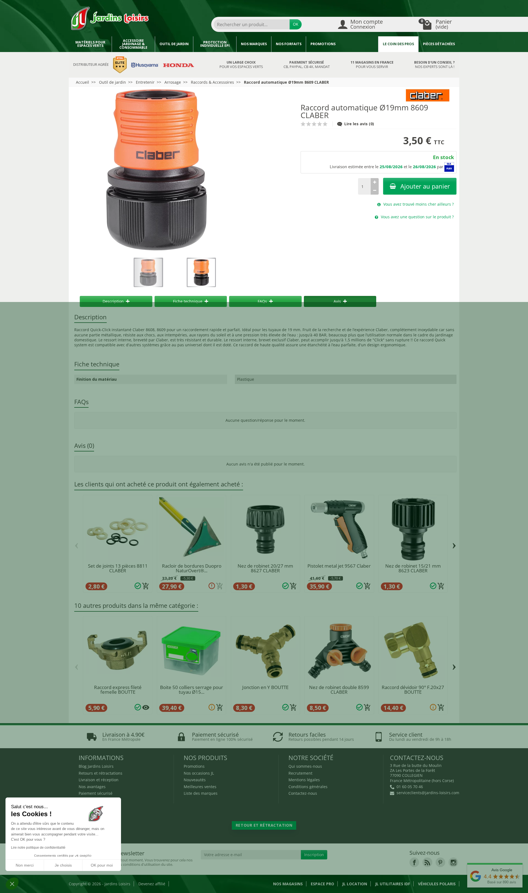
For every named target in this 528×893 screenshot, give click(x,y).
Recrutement (300, 773)
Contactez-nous (302, 793)
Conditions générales (308, 786)
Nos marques (254, 44)
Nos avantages (92, 786)
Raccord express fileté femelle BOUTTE (118, 689)
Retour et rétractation (264, 825)
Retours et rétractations (100, 773)
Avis (337, 301)
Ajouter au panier (425, 186)
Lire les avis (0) (359, 123)
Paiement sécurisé (95, 793)
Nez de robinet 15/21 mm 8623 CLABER (413, 568)
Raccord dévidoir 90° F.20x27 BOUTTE (413, 689)
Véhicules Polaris (437, 883)
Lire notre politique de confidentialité (38, 848)
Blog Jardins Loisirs (96, 766)
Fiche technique (187, 301)
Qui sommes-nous (305, 766)
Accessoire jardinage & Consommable (133, 44)
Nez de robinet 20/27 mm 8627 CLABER (265, 568)
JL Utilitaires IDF (392, 883)
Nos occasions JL (199, 773)
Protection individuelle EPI (215, 44)
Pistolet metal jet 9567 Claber (339, 566)
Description (113, 301)
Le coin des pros (398, 44)
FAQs (262, 301)
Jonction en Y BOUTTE (265, 687)
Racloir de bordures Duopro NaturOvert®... (191, 568)
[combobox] (252, 24)
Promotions (323, 44)
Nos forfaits (288, 44)
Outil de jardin (174, 44)
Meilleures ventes (200, 786)
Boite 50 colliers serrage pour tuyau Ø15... (191, 689)
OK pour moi (102, 865)
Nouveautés (195, 779)
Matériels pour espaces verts (90, 44)
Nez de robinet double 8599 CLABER (339, 689)
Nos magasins (288, 883)
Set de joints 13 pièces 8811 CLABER (118, 568)
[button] (12, 883)
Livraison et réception (99, 779)
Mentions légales (304, 779)
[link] (414, 862)
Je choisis (63, 865)
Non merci (25, 865)
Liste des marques (201, 793)
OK (295, 24)
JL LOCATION (354, 883)
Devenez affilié (151, 883)
